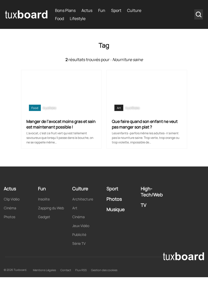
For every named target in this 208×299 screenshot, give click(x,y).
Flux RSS (81, 270)
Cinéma (10, 207)
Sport (116, 10)
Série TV (78, 243)
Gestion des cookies (104, 270)
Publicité (79, 234)
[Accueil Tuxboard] (26, 14)
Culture (134, 10)
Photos (9, 216)
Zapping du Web (51, 207)
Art (119, 108)
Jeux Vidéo (80, 225)
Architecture (82, 199)
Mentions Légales (44, 270)
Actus (86, 10)
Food (59, 18)
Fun (101, 10)
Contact (65, 270)
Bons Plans (65, 10)
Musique (116, 209)
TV (143, 205)
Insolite (44, 199)
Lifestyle (77, 18)
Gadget (44, 216)
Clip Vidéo (12, 199)
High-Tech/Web (152, 191)
